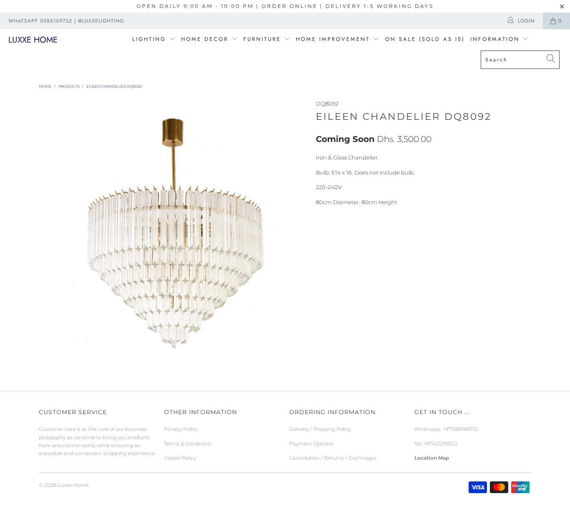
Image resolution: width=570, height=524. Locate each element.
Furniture (262, 39)
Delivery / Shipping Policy (320, 429)
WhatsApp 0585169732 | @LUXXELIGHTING (66, 21)
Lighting (150, 39)
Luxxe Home (33, 40)
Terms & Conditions (188, 443)
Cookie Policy (180, 458)
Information (495, 39)
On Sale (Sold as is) (425, 39)
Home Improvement (334, 39)
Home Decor (204, 39)
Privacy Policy (181, 429)
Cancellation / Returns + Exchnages (332, 458)
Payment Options (311, 443)
